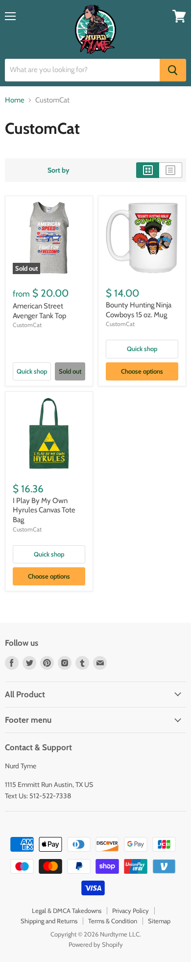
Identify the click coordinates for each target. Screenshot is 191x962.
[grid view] (147, 170)
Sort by (59, 170)
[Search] (173, 70)
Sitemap (159, 921)
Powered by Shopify (96, 944)
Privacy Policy (130, 910)
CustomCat (27, 325)
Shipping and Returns (49, 921)
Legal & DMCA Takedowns (66, 910)
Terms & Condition (112, 921)
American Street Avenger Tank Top (39, 311)
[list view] (170, 170)
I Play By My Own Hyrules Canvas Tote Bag (44, 510)
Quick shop (32, 371)
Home (14, 100)
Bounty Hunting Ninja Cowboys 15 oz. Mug (138, 310)
